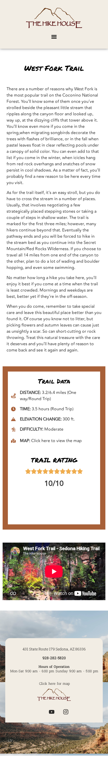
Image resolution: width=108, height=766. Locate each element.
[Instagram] (66, 712)
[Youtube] (51, 712)
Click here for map (54, 683)
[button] (54, 36)
